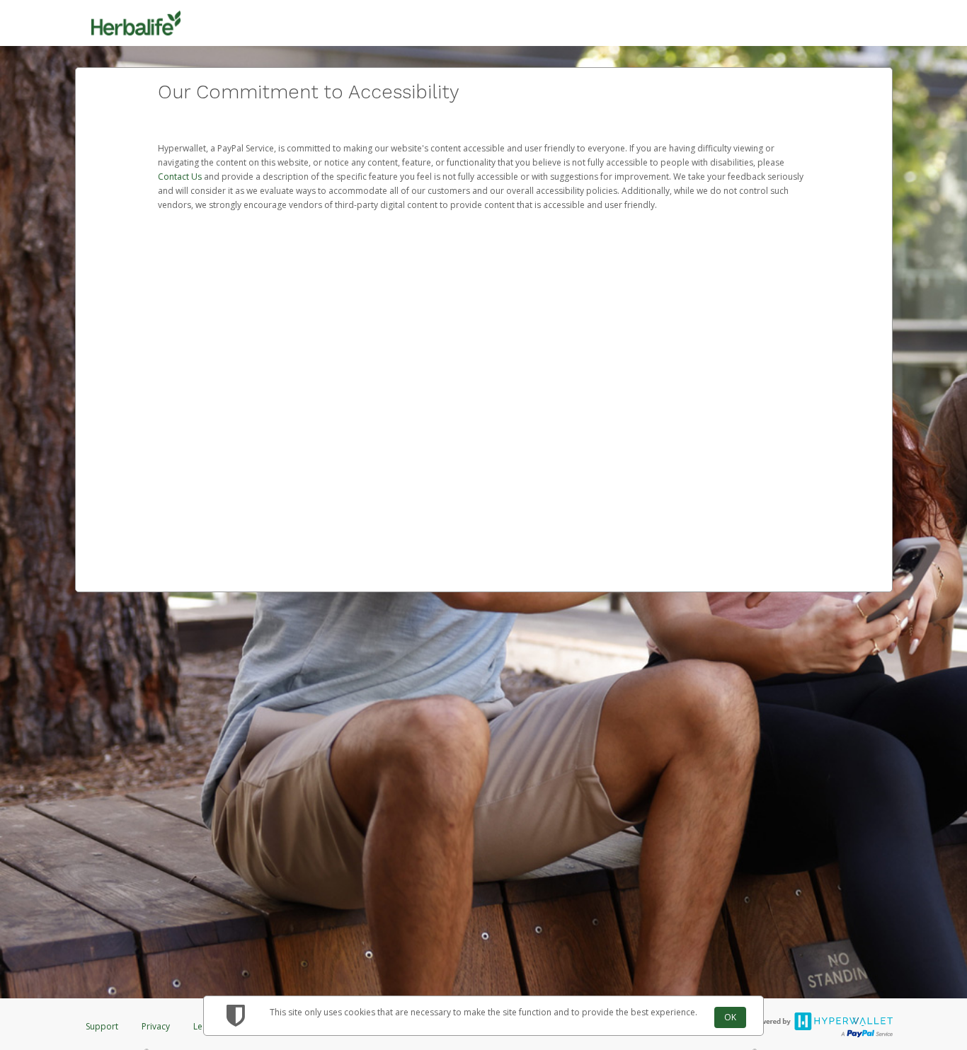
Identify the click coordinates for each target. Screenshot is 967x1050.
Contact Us (181, 177)
